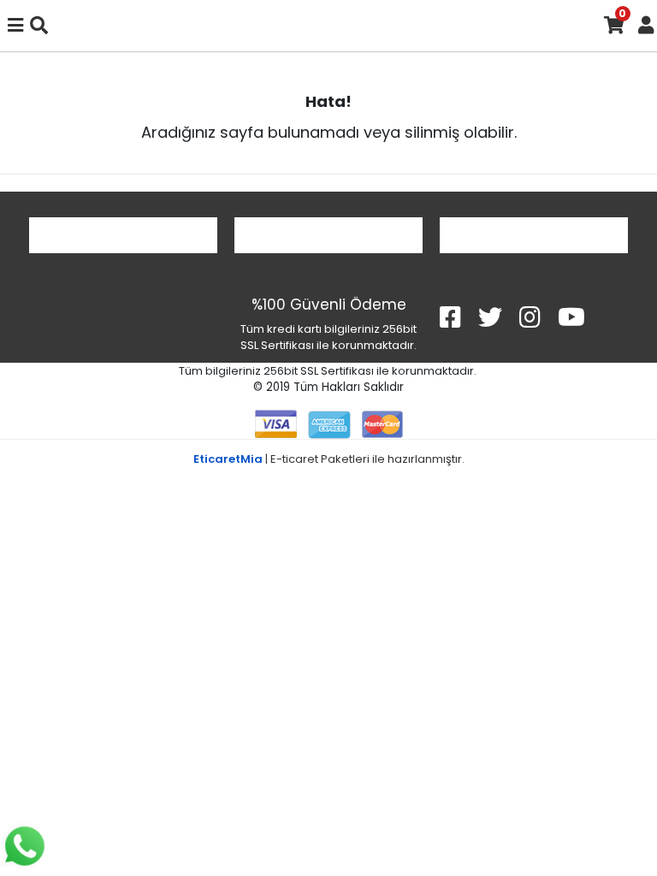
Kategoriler (328, 235)
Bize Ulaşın (533, 235)
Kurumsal (123, 235)
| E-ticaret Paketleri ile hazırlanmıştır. (329, 459)
